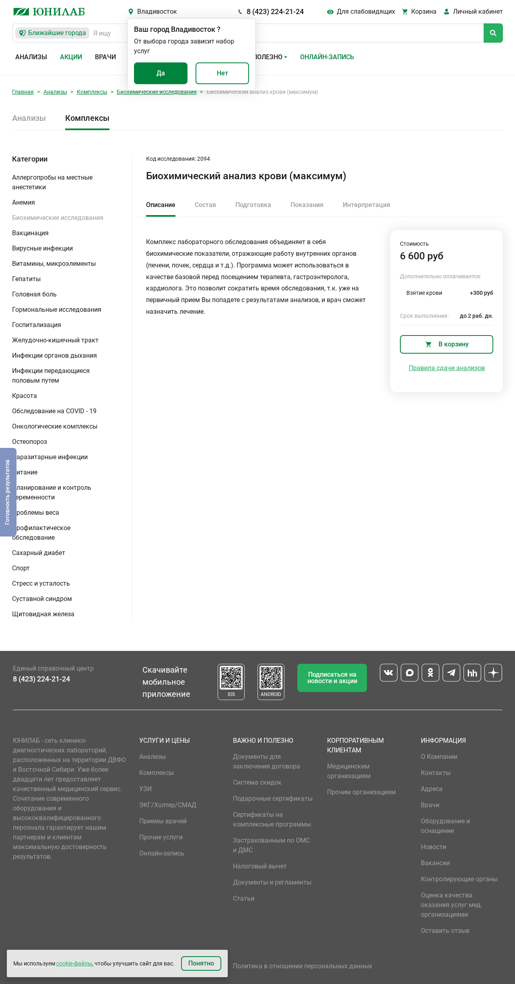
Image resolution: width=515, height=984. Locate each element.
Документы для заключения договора (266, 761)
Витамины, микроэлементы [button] (54, 263)
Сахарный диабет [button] (38, 553)
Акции (71, 57)
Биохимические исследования (157, 92)
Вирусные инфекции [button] (42, 248)
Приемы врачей (163, 821)
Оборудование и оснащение (445, 826)
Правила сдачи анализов (447, 368)
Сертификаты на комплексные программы (272, 819)
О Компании (439, 756)
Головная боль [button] (34, 294)
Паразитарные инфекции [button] (50, 457)
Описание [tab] (160, 205)
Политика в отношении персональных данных (302, 966)
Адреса (432, 789)
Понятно (201, 963)
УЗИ (145, 789)
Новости (433, 847)
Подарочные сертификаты (273, 798)
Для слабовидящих (366, 11)
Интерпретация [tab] (366, 205)
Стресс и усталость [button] (41, 583)
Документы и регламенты (272, 882)
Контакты (436, 773)
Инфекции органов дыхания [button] (54, 355)
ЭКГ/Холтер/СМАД (167, 805)
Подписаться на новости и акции (332, 678)
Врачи (105, 57)
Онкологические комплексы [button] (54, 426)
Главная (23, 92)
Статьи (243, 898)
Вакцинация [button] (30, 233)
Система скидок (257, 782)
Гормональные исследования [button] (56, 309)
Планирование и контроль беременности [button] (51, 492)
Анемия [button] (23, 202)
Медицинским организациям (349, 771)
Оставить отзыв (445, 930)
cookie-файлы (74, 963)
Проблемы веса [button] (35, 512)
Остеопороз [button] (29, 441)
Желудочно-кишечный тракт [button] (55, 340)
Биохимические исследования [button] (57, 218)
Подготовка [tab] (253, 205)
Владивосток (157, 11)
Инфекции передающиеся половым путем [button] (51, 375)
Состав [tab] (205, 205)
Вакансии (435, 863)
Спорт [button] (21, 568)
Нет (222, 73)
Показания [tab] (306, 205)
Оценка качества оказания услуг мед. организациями (451, 904)
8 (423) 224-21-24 (275, 11)
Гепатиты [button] (26, 279)
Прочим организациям (361, 792)
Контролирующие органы (459, 879)
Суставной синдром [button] (42, 599)
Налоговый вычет (260, 866)
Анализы (31, 57)
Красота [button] (24, 396)
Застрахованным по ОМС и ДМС (271, 845)
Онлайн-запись (327, 57)
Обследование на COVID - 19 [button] (54, 411)
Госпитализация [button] (36, 325)
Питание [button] (24, 472)
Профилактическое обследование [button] (41, 532)
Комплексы (92, 92)
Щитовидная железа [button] (43, 614)
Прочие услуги (161, 837)
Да (161, 73)
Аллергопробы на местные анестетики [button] (52, 182)
